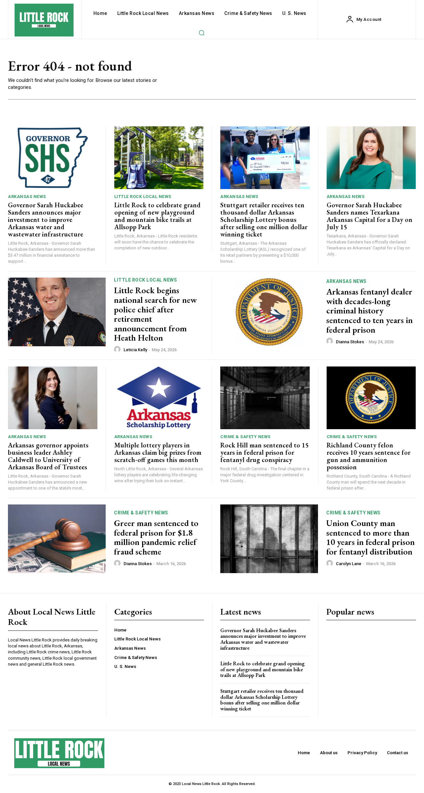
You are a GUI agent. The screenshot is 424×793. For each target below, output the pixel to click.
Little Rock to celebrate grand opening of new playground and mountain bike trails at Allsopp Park (157, 216)
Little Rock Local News (142, 196)
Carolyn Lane (348, 563)
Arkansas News (27, 196)
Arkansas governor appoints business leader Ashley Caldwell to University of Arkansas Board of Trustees (48, 456)
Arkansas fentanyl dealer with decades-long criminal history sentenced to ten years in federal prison (369, 310)
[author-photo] (118, 349)
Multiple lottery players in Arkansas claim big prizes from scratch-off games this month (157, 452)
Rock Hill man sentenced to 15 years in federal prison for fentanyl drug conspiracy (264, 452)
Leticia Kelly (135, 349)
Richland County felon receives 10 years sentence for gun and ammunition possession (368, 456)
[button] (201, 32)
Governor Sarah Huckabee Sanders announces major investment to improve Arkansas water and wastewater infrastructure (45, 219)
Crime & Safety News (245, 436)
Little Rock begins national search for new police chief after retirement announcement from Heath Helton (155, 314)
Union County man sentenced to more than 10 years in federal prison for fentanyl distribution (370, 537)
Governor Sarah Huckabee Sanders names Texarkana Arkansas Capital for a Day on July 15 (369, 216)
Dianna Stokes (350, 341)
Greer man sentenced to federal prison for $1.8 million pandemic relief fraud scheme (156, 537)
